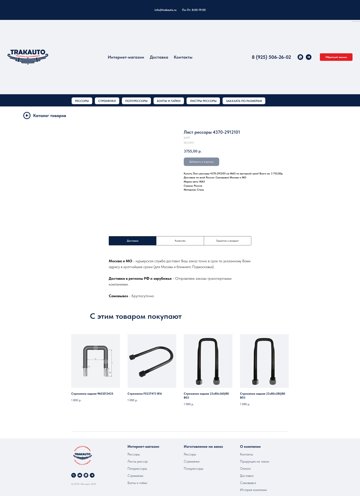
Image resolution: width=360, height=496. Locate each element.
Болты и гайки (137, 483)
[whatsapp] (300, 57)
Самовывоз (248, 483)
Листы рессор (138, 461)
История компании (253, 490)
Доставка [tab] (132, 240)
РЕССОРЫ (82, 101)
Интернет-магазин (126, 57)
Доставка (159, 57)
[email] (79, 475)
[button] (336, 57)
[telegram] (308, 57)
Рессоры (134, 454)
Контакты (183, 57)
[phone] (73, 475)
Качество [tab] (180, 240)
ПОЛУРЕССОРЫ (136, 101)
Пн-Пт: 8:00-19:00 (194, 10)
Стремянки (135, 476)
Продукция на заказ (254, 461)
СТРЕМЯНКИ (107, 101)
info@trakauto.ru (165, 10)
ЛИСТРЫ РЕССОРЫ (203, 101)
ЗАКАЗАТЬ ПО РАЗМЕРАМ (244, 101)
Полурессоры (137, 468)
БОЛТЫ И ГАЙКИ (169, 101)
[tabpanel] (180, 278)
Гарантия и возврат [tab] (227, 240)
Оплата (245, 468)
